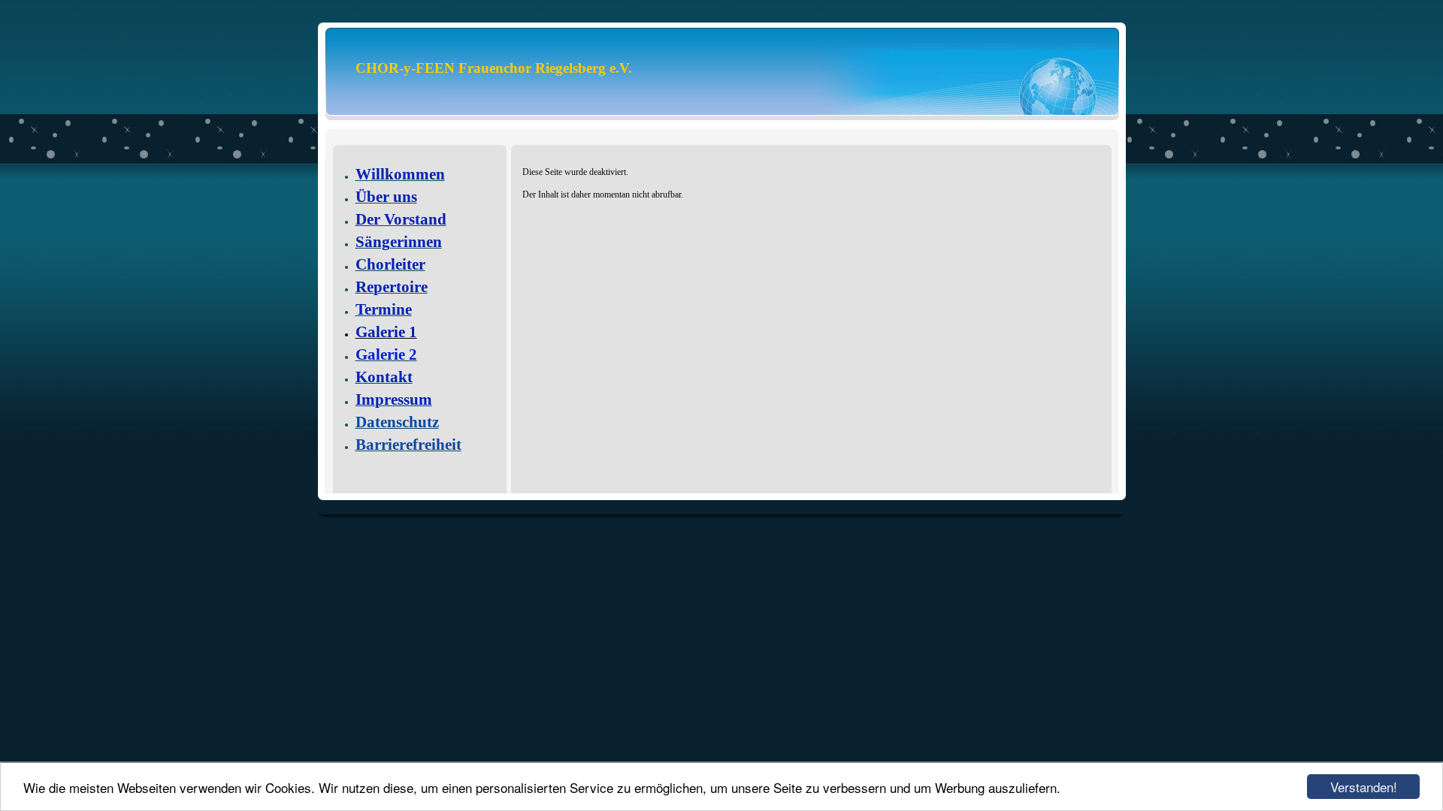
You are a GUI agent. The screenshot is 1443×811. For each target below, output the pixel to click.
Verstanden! (1363, 786)
